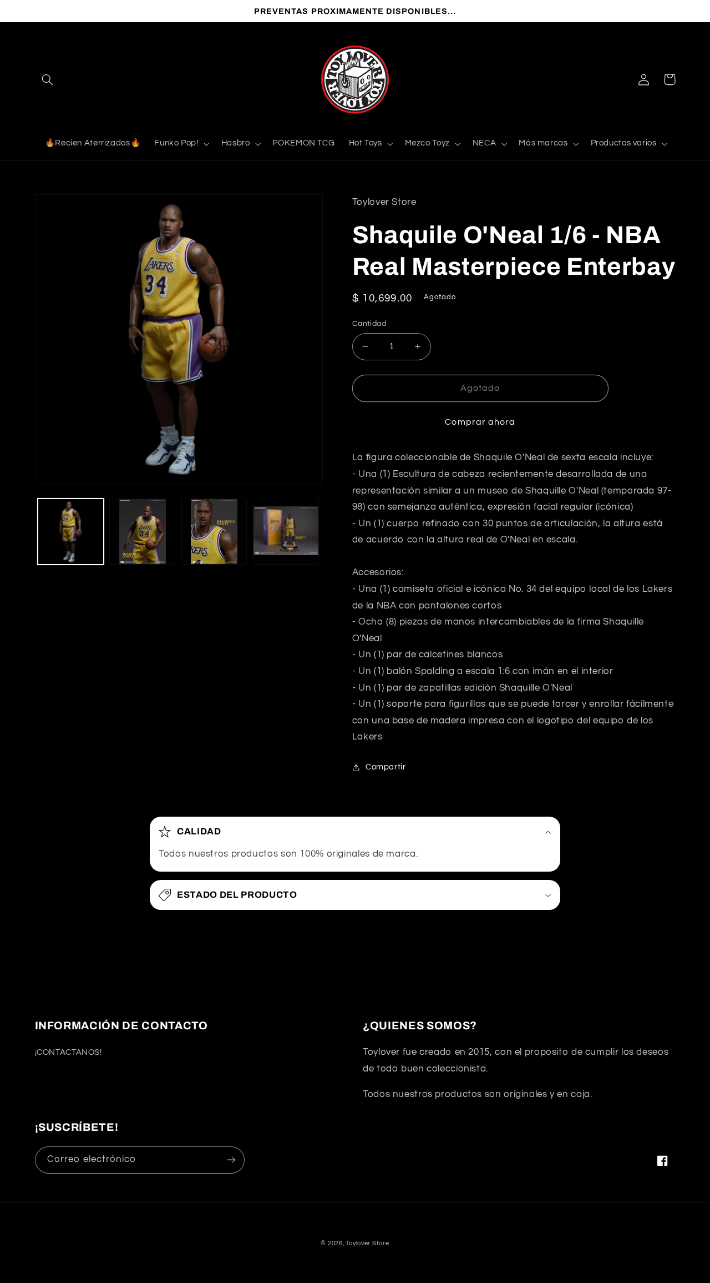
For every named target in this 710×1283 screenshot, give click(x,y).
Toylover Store (367, 1243)
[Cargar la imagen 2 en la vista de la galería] (142, 532)
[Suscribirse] (231, 1160)
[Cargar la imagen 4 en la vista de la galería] (286, 532)
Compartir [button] (386, 767)
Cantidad (369, 324)
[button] (47, 79)
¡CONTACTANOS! (68, 1052)
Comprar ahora (480, 421)
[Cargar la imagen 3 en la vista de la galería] (214, 532)
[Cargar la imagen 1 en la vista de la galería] (71, 532)
